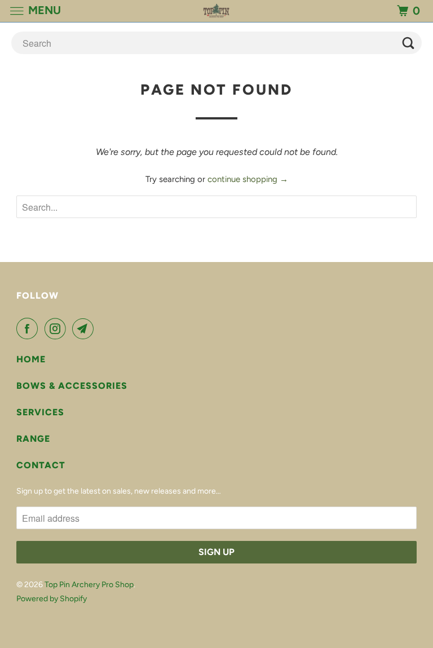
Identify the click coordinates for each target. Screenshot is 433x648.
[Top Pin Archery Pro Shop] (216, 11)
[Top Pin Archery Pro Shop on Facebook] (29, 328)
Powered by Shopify (51, 598)
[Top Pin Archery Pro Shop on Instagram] (57, 328)
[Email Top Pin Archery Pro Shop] (85, 328)
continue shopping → (247, 179)
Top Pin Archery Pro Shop (89, 584)
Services (40, 412)
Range (33, 438)
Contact (40, 465)
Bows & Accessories (71, 385)
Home (31, 359)
